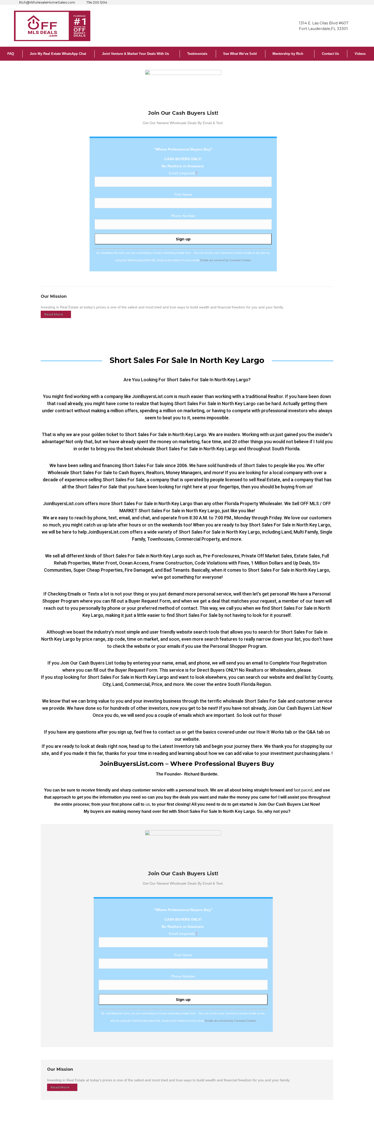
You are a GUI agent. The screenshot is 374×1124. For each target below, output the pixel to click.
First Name (183, 194)
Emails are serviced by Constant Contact (225, 260)
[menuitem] (11, 54)
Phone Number (183, 216)
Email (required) (183, 173)
